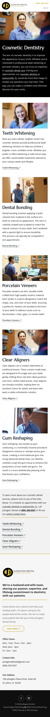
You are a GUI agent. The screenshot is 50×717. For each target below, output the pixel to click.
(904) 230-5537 (28, 510)
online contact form (16, 514)
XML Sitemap (32, 710)
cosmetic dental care (15, 70)
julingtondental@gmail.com (16, 661)
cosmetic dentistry (22, 55)
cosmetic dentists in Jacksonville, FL (19, 506)
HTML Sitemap (19, 710)
